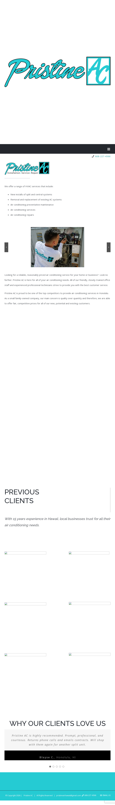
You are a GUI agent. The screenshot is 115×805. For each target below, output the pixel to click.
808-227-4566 (102, 156)
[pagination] (50, 766)
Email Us (106, 795)
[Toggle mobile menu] (109, 149)
